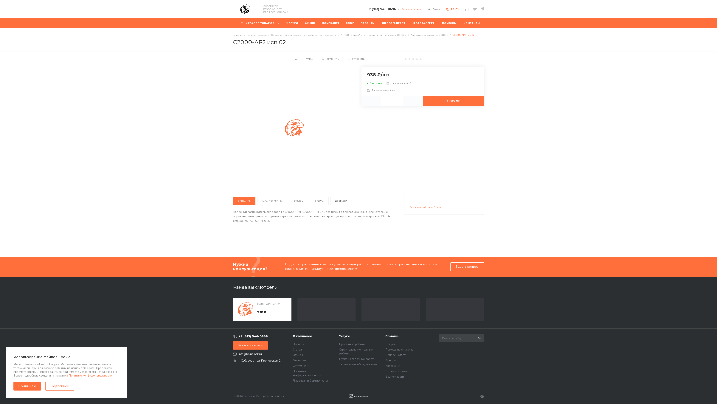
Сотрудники (301, 366)
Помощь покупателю (399, 349)
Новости (298, 344)
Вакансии (299, 360)
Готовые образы (396, 371)
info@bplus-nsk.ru (250, 354)
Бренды (390, 360)
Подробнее (60, 386)
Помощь (391, 336)
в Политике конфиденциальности (89, 375)
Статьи (297, 349)
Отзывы (298, 355)
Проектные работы (352, 344)
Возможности (394, 376)
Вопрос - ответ (395, 355)
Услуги (344, 336)
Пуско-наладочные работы (357, 359)
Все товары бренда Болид (425, 207)
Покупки (391, 344)
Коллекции (392, 366)
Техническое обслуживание (358, 364)
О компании (302, 336)
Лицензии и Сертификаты (310, 380)
